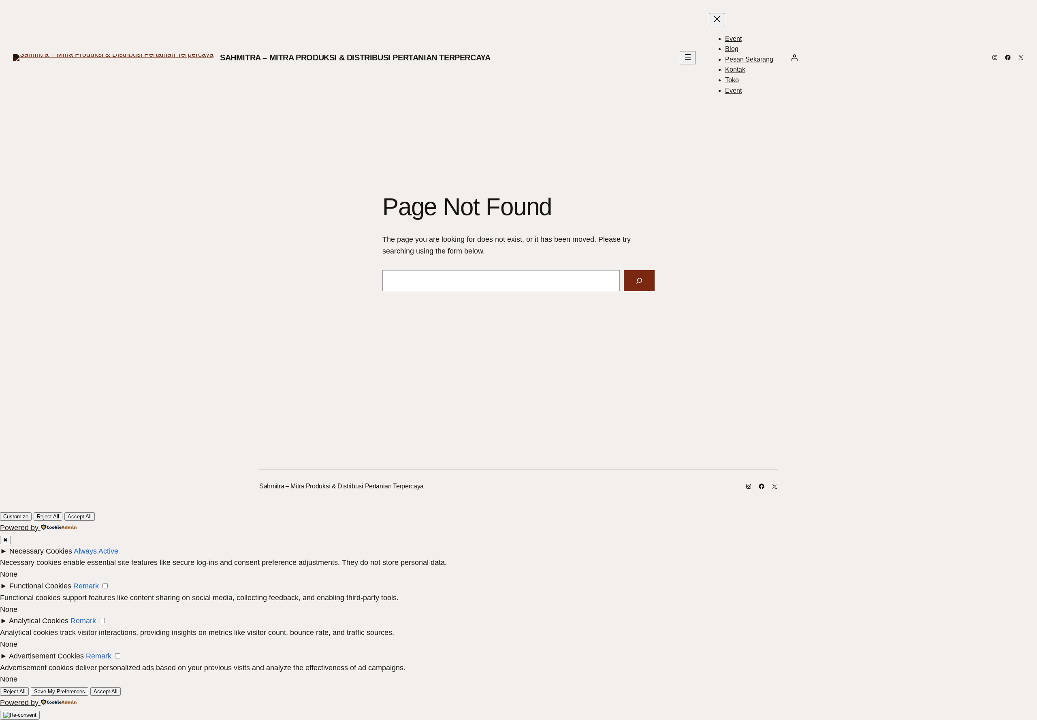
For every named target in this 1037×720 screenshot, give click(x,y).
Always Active (96, 551)
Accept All (80, 516)
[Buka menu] (688, 57)
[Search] (639, 280)
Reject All (48, 516)
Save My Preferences (59, 691)
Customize (15, 516)
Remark (86, 586)
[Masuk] (794, 57)
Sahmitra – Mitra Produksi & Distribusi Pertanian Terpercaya (355, 57)
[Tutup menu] (717, 19)
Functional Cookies (40, 586)
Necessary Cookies (40, 551)
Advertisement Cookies (46, 656)
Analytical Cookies (38, 621)
